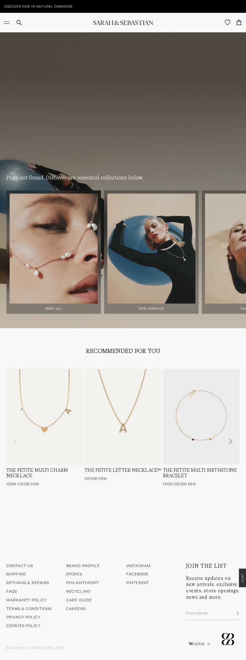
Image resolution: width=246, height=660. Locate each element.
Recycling (78, 591)
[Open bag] (239, 22)
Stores (74, 573)
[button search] (19, 23)
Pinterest (137, 582)
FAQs (11, 591)
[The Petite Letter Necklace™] (123, 416)
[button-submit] (237, 613)
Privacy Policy (23, 616)
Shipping (16, 573)
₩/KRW (197, 643)
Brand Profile (83, 565)
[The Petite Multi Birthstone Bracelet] (201, 416)
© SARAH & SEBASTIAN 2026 (35, 647)
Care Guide (79, 599)
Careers (76, 608)
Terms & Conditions (29, 608)
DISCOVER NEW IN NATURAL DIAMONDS (37, 6)
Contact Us (19, 565)
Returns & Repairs (27, 582)
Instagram (138, 565)
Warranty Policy (26, 599)
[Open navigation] (7, 22)
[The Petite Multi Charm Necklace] (44, 416)
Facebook (137, 573)
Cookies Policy (23, 625)
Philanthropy (82, 582)
